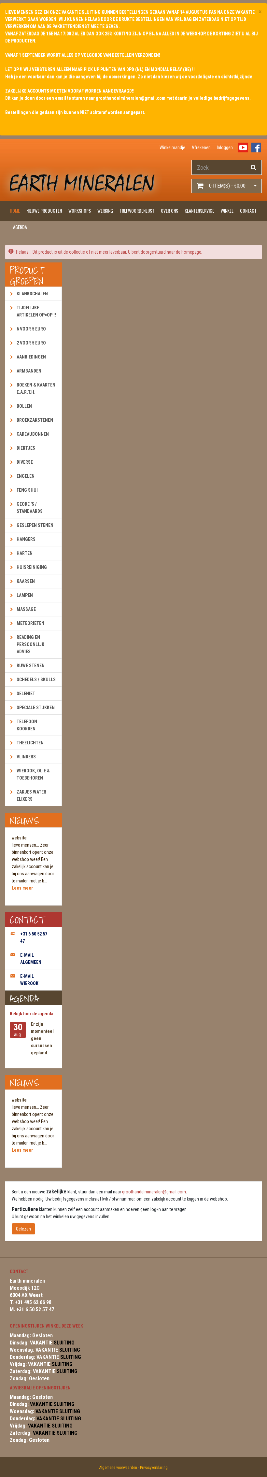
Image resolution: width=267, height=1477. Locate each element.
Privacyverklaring (154, 1467)
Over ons (169, 210)
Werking (105, 210)
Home (15, 210)
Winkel (227, 210)
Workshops (79, 210)
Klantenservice (199, 210)
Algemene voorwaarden (118, 1467)
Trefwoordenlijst (136, 210)
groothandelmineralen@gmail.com (154, 1191)
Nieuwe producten (44, 210)
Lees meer (22, 888)
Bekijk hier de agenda (31, 1013)
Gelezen (23, 1228)
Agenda (20, 226)
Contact (248, 210)
